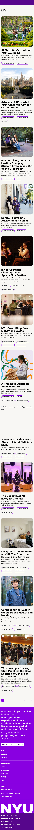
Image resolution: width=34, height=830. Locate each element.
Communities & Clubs (17, 285)
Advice (4, 758)
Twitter (4, 767)
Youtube (4, 774)
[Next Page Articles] (31, 700)
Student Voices (21, 231)
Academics (5, 754)
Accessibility (6, 797)
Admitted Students (8, 118)
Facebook (5, 770)
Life (2, 751)
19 (24, 700)
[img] (17, 31)
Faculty (4, 121)
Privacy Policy (7, 790)
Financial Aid (6, 822)
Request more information (11, 744)
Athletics (5, 285)
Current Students (22, 63)
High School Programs (10, 824)
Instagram (5, 763)
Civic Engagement (22, 341)
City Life (19, 397)
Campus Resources (8, 63)
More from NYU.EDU (9, 816)
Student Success (8, 827)
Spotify (4, 780)
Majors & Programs (22, 625)
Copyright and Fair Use (10, 793)
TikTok (3, 777)
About (3, 786)
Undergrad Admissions (10, 819)
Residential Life (21, 345)
